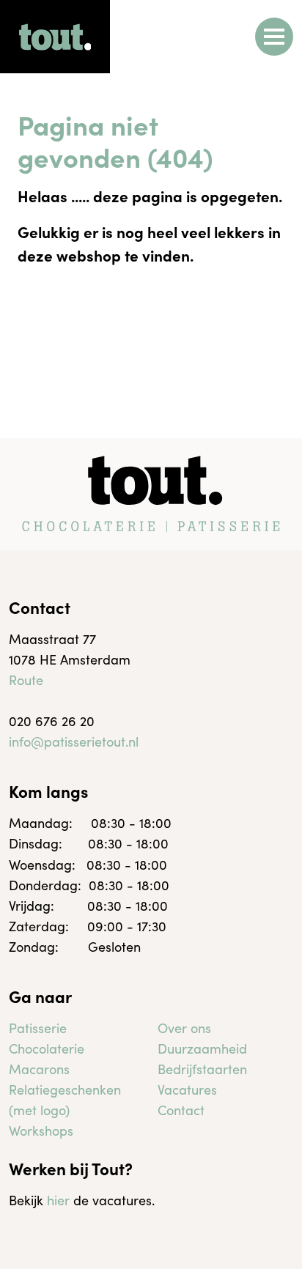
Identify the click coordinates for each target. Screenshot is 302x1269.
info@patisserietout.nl (74, 741)
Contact (181, 1109)
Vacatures (187, 1089)
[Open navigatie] (274, 37)
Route (26, 679)
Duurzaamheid (202, 1048)
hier (58, 1200)
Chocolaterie (46, 1048)
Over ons (184, 1027)
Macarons (39, 1068)
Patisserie (38, 1027)
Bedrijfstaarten (202, 1068)
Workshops (41, 1130)
